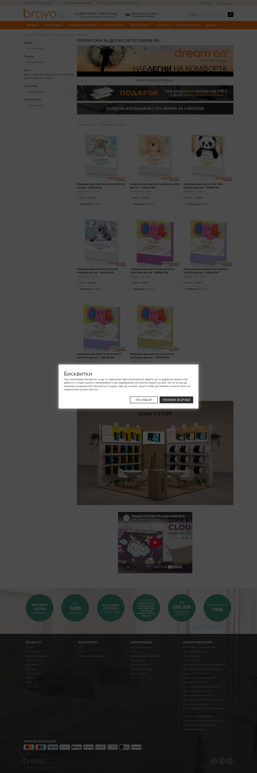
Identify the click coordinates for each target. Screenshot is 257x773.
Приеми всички (176, 400)
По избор (144, 400)
